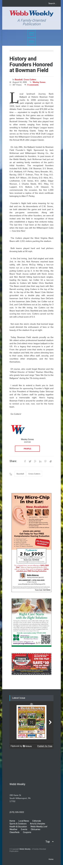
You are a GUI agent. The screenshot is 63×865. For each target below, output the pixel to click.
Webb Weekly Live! (38, 826)
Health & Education (18, 826)
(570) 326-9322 (17, 812)
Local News (24, 821)
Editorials (37, 821)
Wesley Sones (39, 82)
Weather (13, 829)
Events (24, 829)
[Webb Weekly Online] (31, 13)
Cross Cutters (30, 79)
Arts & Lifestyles (37, 823)
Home (12, 821)
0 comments (33, 85)
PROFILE (27, 449)
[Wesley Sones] (18, 429)
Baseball (19, 79)
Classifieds (14, 832)
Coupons (27, 832)
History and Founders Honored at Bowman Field (31, 64)
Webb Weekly (24, 849)
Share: (13, 461)
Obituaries (35, 829)
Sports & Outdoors (18, 823)
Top (47, 841)
